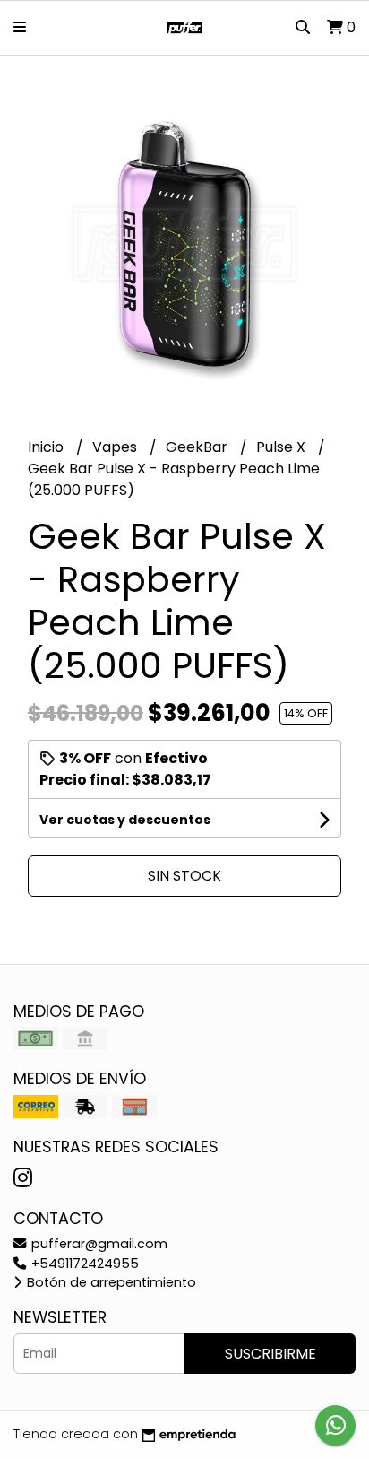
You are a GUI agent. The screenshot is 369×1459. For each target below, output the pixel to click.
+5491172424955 (83, 1263)
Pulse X (282, 447)
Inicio (47, 447)
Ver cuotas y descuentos (124, 820)
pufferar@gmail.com (97, 1244)
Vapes (116, 447)
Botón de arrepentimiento (109, 1282)
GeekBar (198, 447)
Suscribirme (270, 1353)
